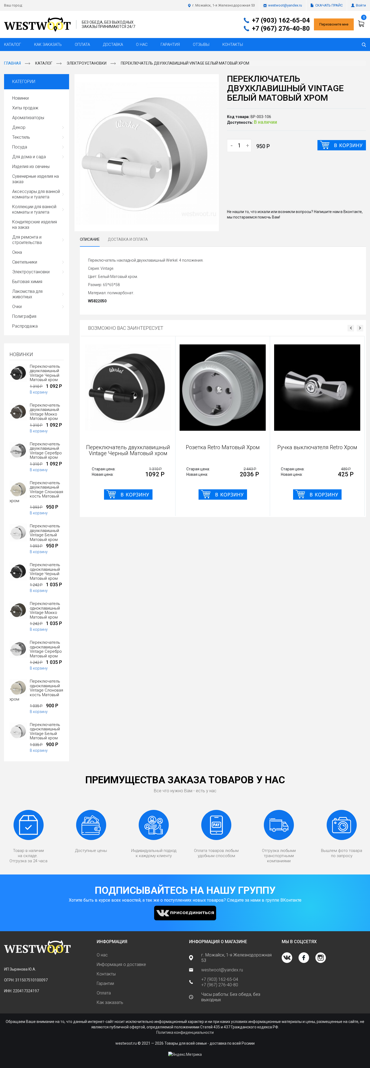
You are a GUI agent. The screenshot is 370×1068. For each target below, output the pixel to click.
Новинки (20, 98)
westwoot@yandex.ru (285, 5)
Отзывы (201, 44)
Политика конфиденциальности (185, 1032)
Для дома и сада (29, 156)
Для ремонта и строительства (27, 239)
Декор (18, 127)
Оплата (82, 44)
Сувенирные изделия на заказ (35, 179)
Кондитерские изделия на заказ (34, 224)
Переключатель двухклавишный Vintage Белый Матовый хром (185, 63)
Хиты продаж (25, 107)
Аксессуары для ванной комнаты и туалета (36, 194)
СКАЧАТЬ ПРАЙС (329, 5)
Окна (17, 252)
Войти (361, 5)
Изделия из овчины (31, 166)
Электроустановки (86, 63)
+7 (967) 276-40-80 (281, 28)
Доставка (113, 44)
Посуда (19, 147)
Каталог (12, 44)
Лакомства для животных (27, 294)
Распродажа (25, 326)
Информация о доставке (121, 964)
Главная (12, 63)
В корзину (39, 392)
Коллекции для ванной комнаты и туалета (34, 209)
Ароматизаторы (28, 117)
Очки (17, 306)
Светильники (24, 262)
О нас (142, 44)
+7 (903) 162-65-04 (281, 20)
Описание (90, 239)
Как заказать (48, 44)
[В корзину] (341, 145)
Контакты (232, 44)
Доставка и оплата (128, 239)
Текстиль (21, 137)
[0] (362, 23)
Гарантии (105, 983)
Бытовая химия (27, 281)
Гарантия (170, 44)
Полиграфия (24, 316)
